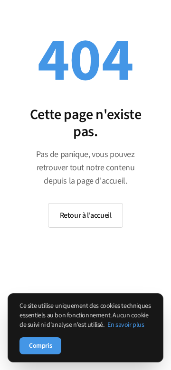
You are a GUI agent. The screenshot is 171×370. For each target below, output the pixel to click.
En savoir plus (125, 325)
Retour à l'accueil (86, 215)
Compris (40, 346)
